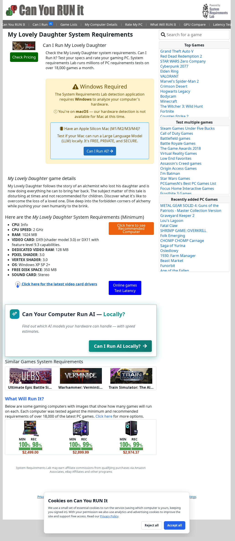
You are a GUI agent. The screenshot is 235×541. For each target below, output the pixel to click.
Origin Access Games (178, 168)
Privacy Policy (109, 516)
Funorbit (167, 265)
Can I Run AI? (98, 151)
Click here (104, 416)
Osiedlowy (169, 250)
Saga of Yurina (172, 245)
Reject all (152, 525)
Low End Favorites (175, 158)
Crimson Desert (173, 86)
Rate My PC (133, 24)
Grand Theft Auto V (177, 51)
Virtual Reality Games (178, 153)
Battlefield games (175, 138)
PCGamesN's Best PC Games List (188, 183)
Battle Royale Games (178, 143)
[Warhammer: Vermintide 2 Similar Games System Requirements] (81, 375)
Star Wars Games (175, 178)
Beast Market (171, 260)
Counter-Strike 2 (174, 116)
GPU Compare (195, 24)
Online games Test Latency (125, 288)
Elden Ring (169, 71)
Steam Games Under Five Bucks (187, 128)
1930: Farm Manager (178, 255)
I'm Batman (170, 173)
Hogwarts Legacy (175, 91)
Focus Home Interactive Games (187, 188)
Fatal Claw (169, 225)
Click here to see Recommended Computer (131, 228)
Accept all (174, 525)
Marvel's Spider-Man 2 (179, 81)
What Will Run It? (24, 399)
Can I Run (42, 24)
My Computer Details (101, 24)
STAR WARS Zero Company (183, 61)
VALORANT (169, 76)
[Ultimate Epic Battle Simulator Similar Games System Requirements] (31, 375)
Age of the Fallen (174, 270)
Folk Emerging (172, 235)
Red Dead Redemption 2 (181, 56)
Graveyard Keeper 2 (177, 215)
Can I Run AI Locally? (117, 346)
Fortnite (167, 111)
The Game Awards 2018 (180, 148)
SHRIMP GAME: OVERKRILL (183, 230)
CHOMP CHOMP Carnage (182, 240)
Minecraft (168, 101)
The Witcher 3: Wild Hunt (181, 106)
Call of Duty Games (176, 133)
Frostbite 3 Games (176, 193)
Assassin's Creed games (180, 163)
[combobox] (197, 35)
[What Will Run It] (30, 427)
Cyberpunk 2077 (174, 66)
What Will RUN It (163, 24)
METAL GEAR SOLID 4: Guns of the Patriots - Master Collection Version (190, 208)
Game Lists (68, 24)
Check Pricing (24, 57)
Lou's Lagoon (171, 220)
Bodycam (168, 96)
